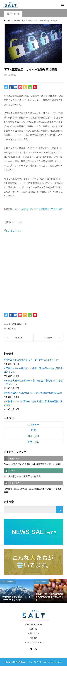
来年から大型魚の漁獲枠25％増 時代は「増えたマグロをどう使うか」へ (33, 382)
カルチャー (33, 424)
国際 (33, 430)
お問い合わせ (33, 633)
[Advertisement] (33, 272)
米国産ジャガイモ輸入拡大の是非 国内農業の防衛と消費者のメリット (33, 370)
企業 (9, 329)
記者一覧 (33, 629)
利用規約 (33, 638)
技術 (13, 329)
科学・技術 (21, 324)
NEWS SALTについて (33, 624)
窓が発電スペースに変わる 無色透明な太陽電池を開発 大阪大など (33, 403)
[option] (24, 591)
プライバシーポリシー (33, 642)
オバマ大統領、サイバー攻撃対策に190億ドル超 (38, 209)
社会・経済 (13, 13)
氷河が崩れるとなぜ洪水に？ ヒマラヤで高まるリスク (31, 359)
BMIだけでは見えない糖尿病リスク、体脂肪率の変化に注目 (33, 392)
